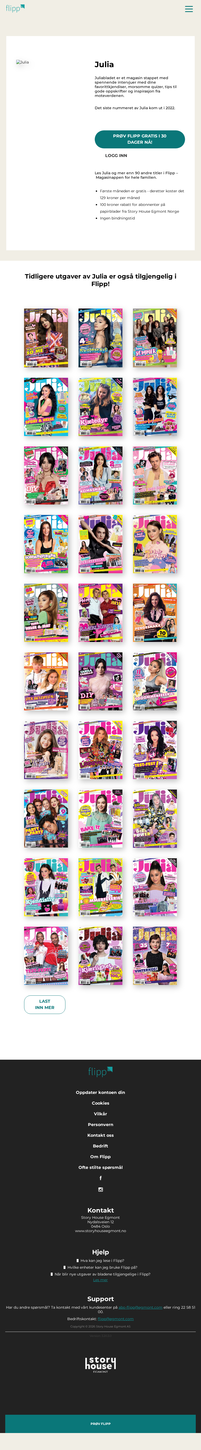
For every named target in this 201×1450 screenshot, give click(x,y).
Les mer (100, 1280)
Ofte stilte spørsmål (101, 1167)
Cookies (100, 1103)
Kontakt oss (100, 1135)
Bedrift (100, 1146)
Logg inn (116, 155)
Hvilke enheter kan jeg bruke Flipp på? (102, 1267)
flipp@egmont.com (116, 1318)
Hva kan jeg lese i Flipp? (102, 1260)
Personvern (100, 1124)
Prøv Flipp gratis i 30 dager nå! (139, 139)
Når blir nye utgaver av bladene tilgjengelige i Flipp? (102, 1274)
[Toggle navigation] (189, 8)
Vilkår (100, 1113)
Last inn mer (44, 1004)
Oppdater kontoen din (100, 1092)
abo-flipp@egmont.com (141, 1307)
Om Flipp (100, 1156)
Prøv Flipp (101, 1424)
